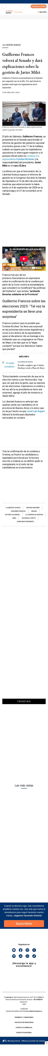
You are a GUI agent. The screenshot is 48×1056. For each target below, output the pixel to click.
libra (14, 518)
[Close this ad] (46, 1042)
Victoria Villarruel (12, 514)
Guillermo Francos (18, 511)
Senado (34, 511)
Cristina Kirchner (32, 507)
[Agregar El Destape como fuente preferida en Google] (24, 97)
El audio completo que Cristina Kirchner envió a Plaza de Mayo (31, 366)
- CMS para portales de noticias (26, 1041)
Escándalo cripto (29, 518)
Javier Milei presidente (25, 521)
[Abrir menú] (3, 6)
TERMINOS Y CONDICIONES (24, 1017)
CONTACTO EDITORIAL (24, 1032)
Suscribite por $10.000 (38, 6)
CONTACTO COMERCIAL (24, 1027)
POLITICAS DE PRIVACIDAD (24, 1022)
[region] (24, 35)
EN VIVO (43, 12)
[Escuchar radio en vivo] (3, 12)
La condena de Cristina (34, 514)
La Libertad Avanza (13, 507)
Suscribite (24, 923)
